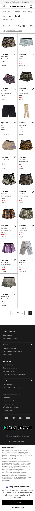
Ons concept (7, 335)
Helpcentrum (8, 384)
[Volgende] (23, 313)
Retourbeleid (8, 354)
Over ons (6, 398)
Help (5, 381)
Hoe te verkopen (9, 365)
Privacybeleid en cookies (16, 441)
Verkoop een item (9, 371)
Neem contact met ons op (12, 387)
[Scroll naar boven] (30, 313)
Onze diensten (9, 331)
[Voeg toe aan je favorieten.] (15, 54)
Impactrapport (8, 404)
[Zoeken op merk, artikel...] (4, 6)
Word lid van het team (11, 407)
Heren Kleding (27, 12)
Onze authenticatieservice (12, 351)
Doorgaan (17, 502)
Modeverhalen (8, 410)
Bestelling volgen (9, 348)
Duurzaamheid (8, 401)
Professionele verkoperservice (14, 374)
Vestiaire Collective (11, 394)
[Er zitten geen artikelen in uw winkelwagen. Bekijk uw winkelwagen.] (31, 6)
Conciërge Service (10, 338)
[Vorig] (12, 313)
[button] (31, 6)
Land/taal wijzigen (17, 507)
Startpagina (6, 12)
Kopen (5, 345)
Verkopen (7, 361)
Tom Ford (16, 12)
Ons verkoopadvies (10, 368)
